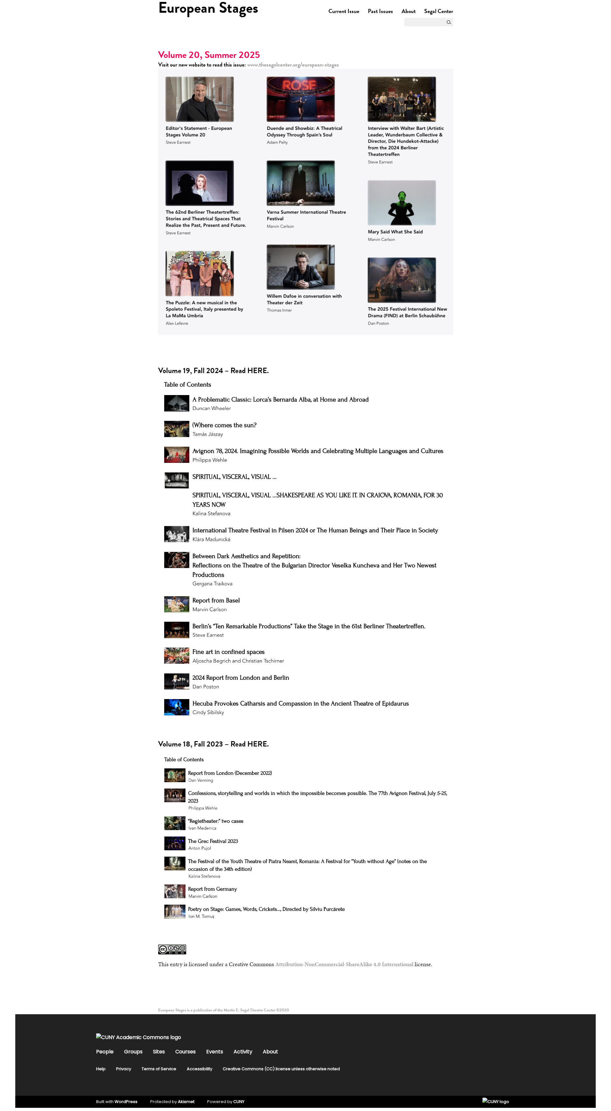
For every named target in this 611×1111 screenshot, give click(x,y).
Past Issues (380, 11)
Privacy (123, 1069)
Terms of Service (159, 1069)
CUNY (238, 1102)
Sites (159, 1051)
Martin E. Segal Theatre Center (249, 1010)
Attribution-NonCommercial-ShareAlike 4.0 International (344, 964)
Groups (133, 1051)
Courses (185, 1051)
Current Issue (343, 11)
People (105, 1051)
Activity (243, 1051)
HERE (257, 370)
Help (101, 1069)
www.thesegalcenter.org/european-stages (293, 64)
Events (214, 1051)
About (409, 11)
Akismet (186, 1102)
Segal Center (438, 11)
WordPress (126, 1102)
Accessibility (199, 1069)
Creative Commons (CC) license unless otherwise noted (281, 1069)
